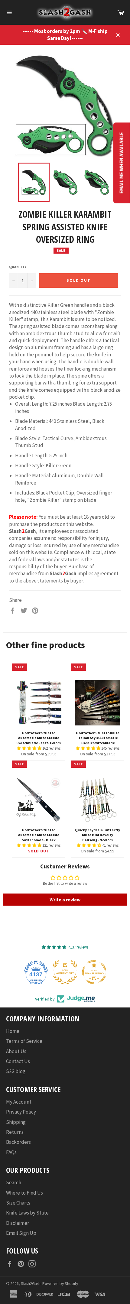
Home (12, 1031)
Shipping (16, 1122)
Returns (15, 1132)
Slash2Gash (31, 1283)
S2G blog (15, 1071)
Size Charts (18, 1202)
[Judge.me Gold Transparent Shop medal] (94, 972)
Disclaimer (17, 1223)
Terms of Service (24, 1041)
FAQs (11, 1152)
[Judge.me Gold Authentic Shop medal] (65, 972)
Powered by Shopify (60, 1283)
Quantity (18, 266)
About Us (16, 1051)
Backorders (18, 1142)
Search (13, 1182)
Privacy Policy (21, 1111)
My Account (18, 1101)
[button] (29, 748)
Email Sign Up (21, 1233)
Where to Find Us (24, 1192)
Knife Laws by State (27, 1212)
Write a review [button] (65, 900)
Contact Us (18, 1061)
